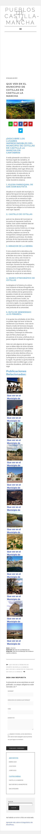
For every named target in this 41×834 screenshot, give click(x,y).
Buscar (10, 801)
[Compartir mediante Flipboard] (25, 124)
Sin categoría (14, 788)
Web (9, 709)
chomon (13, 648)
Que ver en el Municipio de (22, 649)
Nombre (11, 691)
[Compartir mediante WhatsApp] (10, 124)
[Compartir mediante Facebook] (20, 124)
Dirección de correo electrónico (19, 700)
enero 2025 (13, 762)
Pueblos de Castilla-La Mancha (22, 16)
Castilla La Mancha (16, 780)
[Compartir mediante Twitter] (20, 130)
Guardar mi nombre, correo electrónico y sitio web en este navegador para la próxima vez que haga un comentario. (20, 736)
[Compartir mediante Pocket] (15, 124)
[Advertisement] (20, 53)
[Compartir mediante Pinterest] (30, 124)
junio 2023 (12, 770)
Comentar (11, 718)
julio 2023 (12, 766)
